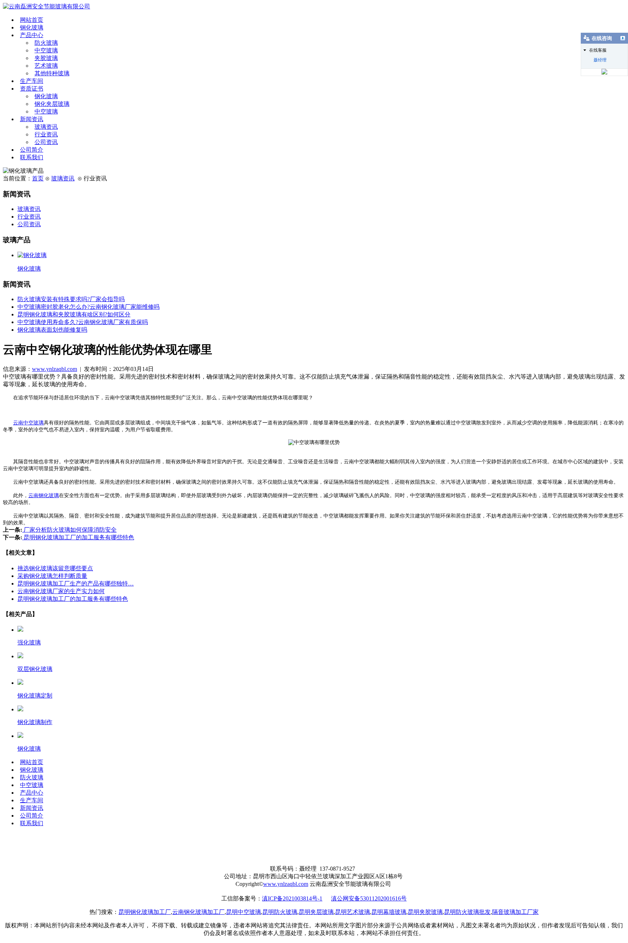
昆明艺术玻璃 (352, 912)
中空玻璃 (46, 50)
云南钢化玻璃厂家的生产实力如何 (61, 591)
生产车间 (31, 81)
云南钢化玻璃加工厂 (198, 912)
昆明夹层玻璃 (316, 912)
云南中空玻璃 (28, 422)
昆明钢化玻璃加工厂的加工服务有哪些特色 (78, 537)
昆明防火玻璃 (279, 912)
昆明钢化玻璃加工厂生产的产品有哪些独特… (75, 583)
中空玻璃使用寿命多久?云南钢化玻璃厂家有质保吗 (82, 322)
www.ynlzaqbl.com (54, 369)
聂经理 (600, 60)
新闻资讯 (31, 119)
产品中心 (31, 35)
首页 (38, 178)
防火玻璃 (46, 43)
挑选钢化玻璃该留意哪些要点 (55, 568)
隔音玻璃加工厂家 (515, 912)
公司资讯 (46, 142)
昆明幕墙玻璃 (388, 912)
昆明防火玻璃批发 (467, 912)
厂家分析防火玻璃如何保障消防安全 (69, 530)
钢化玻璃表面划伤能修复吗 (52, 330)
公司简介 (31, 150)
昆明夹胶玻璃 (425, 912)
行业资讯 (46, 134)
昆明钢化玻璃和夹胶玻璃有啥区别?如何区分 (73, 314)
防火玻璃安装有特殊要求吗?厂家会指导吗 (71, 299)
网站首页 (31, 20)
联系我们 (31, 157)
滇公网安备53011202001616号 (369, 898)
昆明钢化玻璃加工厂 (144, 912)
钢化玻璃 (31, 27)
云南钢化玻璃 (43, 495)
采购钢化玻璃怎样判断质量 (52, 576)
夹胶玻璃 (46, 58)
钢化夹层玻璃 (52, 104)
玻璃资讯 (46, 127)
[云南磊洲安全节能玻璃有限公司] (46, 6)
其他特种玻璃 (52, 73)
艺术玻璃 (46, 66)
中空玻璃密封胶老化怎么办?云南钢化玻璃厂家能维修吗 (88, 307)
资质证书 (31, 88)
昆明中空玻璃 (243, 912)
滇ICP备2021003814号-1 (292, 898)
